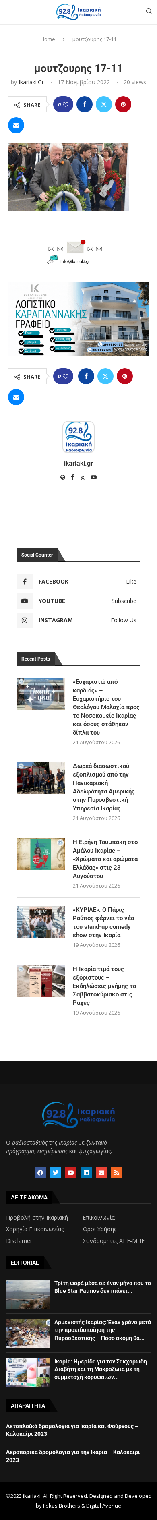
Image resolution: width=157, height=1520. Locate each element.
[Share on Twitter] (104, 104)
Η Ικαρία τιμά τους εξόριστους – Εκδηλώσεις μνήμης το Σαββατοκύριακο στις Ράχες (104, 985)
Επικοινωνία (99, 1217)
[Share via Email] (16, 125)
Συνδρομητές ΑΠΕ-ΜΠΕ (114, 1241)
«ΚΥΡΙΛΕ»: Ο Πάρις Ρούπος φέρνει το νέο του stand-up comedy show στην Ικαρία (103, 922)
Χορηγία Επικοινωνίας (35, 1229)
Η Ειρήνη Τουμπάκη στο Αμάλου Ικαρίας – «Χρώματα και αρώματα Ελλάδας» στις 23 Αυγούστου (105, 859)
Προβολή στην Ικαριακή (37, 1217)
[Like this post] (65, 104)
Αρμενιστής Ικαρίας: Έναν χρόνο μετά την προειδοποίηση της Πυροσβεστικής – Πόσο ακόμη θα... (102, 1330)
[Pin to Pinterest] (123, 104)
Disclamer (19, 1241)
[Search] (149, 12)
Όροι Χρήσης (99, 1229)
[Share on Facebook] (84, 104)
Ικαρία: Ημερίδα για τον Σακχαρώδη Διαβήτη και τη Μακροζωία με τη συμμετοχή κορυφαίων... (100, 1369)
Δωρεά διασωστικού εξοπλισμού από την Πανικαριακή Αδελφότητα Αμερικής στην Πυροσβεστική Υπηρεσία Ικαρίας (104, 787)
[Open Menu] (7, 12)
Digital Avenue (103, 1505)
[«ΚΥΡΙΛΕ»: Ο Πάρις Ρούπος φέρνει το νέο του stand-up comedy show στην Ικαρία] (41, 922)
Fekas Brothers (61, 1505)
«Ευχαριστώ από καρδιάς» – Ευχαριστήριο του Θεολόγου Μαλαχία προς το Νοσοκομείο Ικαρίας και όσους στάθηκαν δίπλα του (106, 707)
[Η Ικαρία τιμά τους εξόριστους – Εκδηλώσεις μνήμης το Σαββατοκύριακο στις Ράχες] (41, 981)
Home (48, 39)
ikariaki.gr (31, 82)
